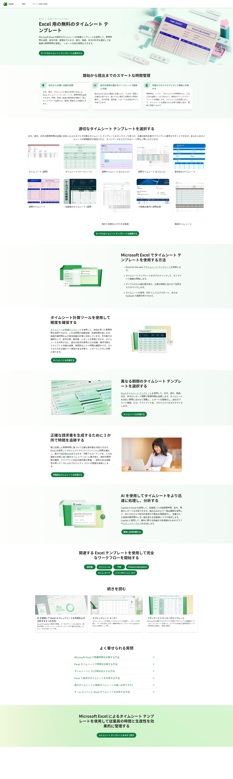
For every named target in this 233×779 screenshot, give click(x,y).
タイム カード (104, 572)
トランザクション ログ (125, 572)
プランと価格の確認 (39, 4)
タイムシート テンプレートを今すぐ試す (116, 735)
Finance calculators (137, 567)
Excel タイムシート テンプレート (136, 393)
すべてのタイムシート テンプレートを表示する (61, 53)
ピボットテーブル (132, 523)
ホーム (41, 19)
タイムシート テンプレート (158, 267)
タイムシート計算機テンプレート (65, 330)
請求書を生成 (67, 454)
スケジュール (104, 567)
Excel (11, 4)
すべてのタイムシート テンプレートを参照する (116, 233)
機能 (23, 4)
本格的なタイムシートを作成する (67, 474)
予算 (119, 567)
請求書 (90, 567)
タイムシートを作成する (63, 360)
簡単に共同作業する (132, 532)
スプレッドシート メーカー (58, 19)
